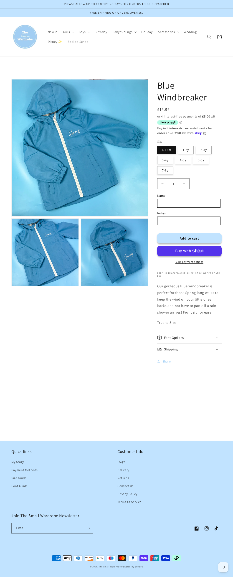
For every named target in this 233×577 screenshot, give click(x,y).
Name (161, 196)
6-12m (166, 150)
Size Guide (19, 478)
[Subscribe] (88, 528)
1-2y (186, 150)
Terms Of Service (129, 502)
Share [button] (166, 361)
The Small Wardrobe (110, 566)
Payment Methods (24, 470)
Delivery (123, 470)
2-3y (203, 150)
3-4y (165, 160)
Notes (161, 213)
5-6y (201, 160)
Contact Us (125, 486)
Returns (123, 478)
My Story (17, 462)
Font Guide (19, 486)
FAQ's (121, 462)
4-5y (183, 160)
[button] (68, 32)
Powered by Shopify (132, 566)
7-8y (165, 170)
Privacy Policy (127, 494)
